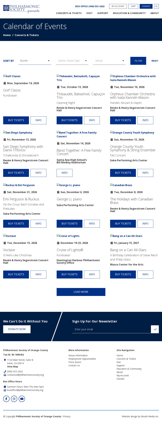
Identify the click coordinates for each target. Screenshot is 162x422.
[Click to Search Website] (156, 6)
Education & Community (129, 13)
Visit (89, 13)
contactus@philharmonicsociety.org (25, 374)
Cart (133, 6)
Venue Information (78, 355)
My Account (118, 6)
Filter (138, 60)
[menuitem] (69, 13)
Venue (99, 60)
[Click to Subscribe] (155, 329)
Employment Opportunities (82, 358)
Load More (81, 292)
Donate (146, 6)
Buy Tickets (16, 120)
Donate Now (17, 329)
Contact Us (74, 365)
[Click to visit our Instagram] (14, 399)
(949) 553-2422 (15, 371)
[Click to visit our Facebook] (6, 399)
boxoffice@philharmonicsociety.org (25, 390)
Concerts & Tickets (69, 13)
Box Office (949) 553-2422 (89, 6)
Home (7, 35)
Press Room (75, 362)
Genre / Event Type (69, 60)
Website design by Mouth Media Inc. (140, 416)
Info (38, 120)
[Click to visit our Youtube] (22, 399)
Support (102, 13)
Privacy (66, 416)
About (154, 13)
